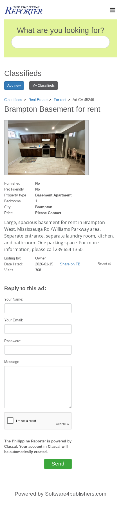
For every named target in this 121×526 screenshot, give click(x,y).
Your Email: (13, 320)
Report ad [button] (104, 263)
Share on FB (70, 264)
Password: (12, 341)
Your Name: (13, 299)
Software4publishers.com (75, 494)
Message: (12, 362)
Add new (14, 86)
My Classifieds (43, 86)
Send (57, 464)
